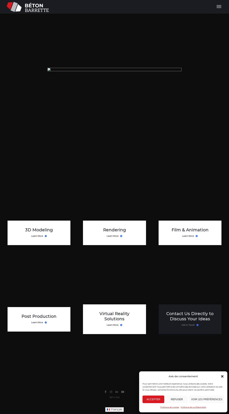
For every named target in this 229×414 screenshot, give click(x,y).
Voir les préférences (206, 399)
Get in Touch (188, 325)
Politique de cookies (169, 407)
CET (111, 397)
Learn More (37, 236)
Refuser (177, 399)
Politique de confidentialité (193, 407)
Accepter (153, 399)
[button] (222, 376)
